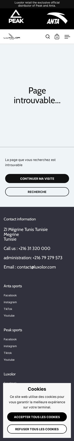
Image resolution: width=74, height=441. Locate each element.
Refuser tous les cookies (37, 429)
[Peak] (16, 18)
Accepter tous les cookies (37, 417)
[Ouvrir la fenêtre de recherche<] (48, 36)
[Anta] (57, 18)
